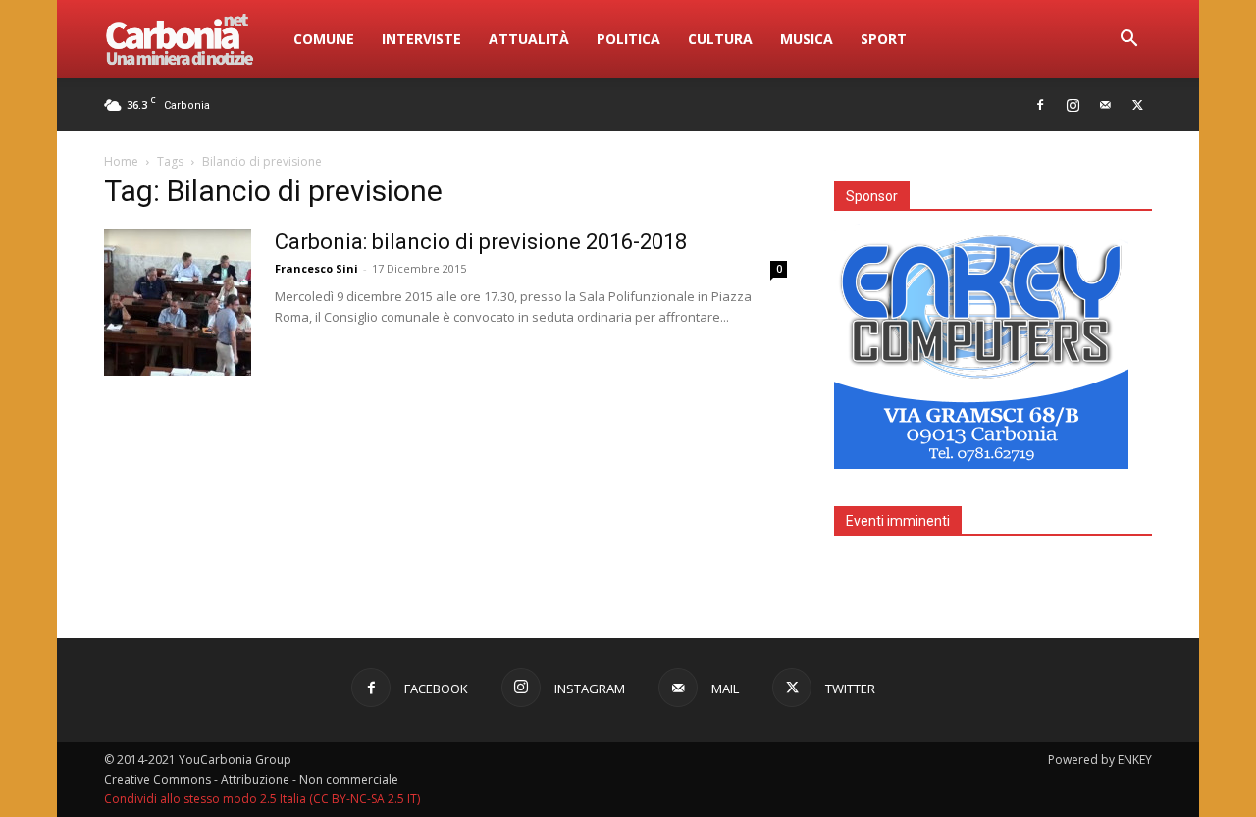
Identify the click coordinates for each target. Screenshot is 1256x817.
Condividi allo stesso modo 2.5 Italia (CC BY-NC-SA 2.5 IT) (262, 799)
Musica (806, 38)
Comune (323, 38)
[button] (1128, 40)
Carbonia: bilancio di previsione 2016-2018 (481, 242)
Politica (628, 38)
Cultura (720, 38)
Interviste (421, 38)
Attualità (529, 38)
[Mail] (1105, 104)
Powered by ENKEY (1100, 759)
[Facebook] (1040, 104)
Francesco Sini (316, 268)
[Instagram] (1072, 104)
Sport (884, 38)
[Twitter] (1137, 104)
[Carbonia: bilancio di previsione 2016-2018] (177, 302)
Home (121, 161)
